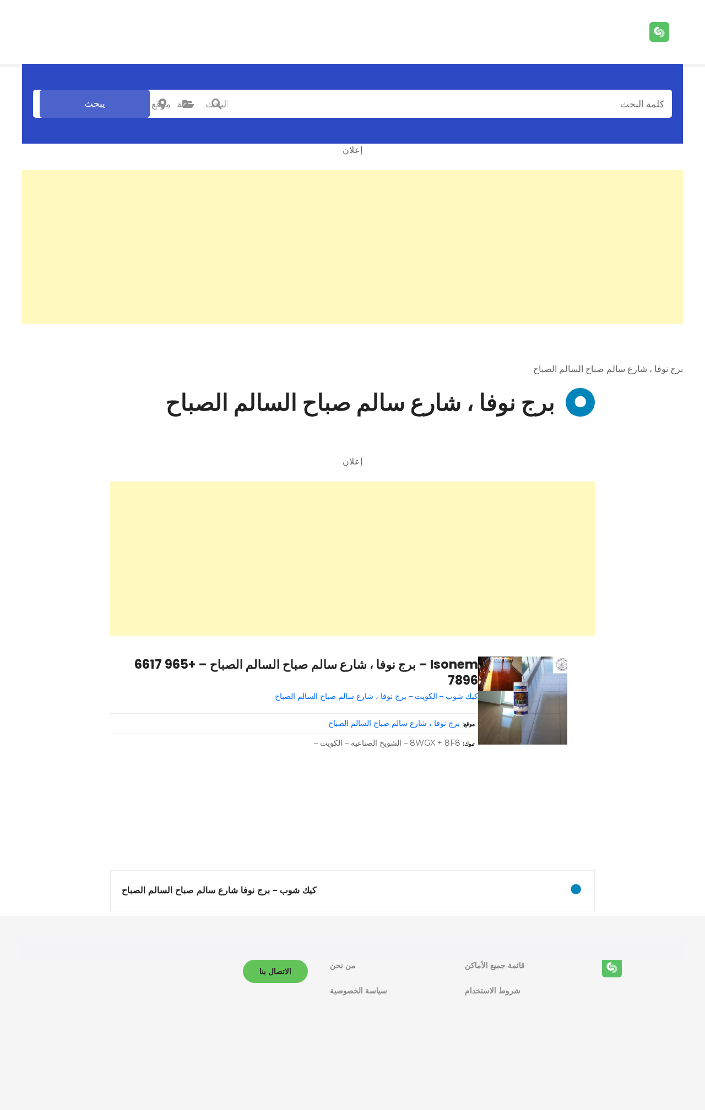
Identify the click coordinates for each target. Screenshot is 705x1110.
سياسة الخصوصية (358, 991)
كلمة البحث (216, 104)
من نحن (343, 965)
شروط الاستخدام (492, 991)
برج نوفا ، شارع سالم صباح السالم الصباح (394, 723)
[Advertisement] (352, 247)
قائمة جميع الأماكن (495, 965)
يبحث (94, 103)
